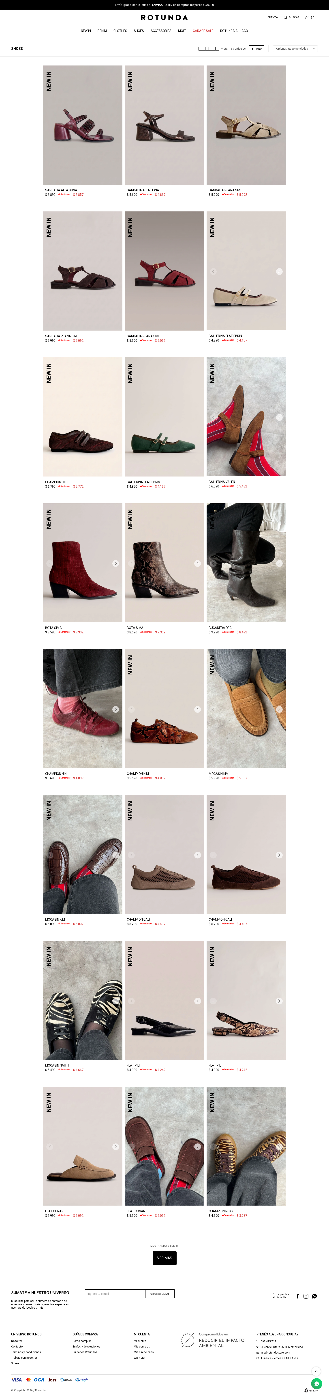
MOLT (182, 31)
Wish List (139, 1357)
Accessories (161, 31)
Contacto (17, 1346)
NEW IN (86, 31)
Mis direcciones (144, 1352)
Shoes (139, 31)
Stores (15, 1363)
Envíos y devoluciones (86, 1346)
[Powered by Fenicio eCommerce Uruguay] (311, 1390)
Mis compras (142, 1346)
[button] (292, 17)
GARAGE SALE (203, 31)
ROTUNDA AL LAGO (234, 31)
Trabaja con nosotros (24, 1357)
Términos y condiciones (26, 1352)
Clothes (120, 31)
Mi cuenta (140, 1341)
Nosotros (17, 1341)
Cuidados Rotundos (85, 1352)
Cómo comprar (82, 1341)
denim (102, 31)
